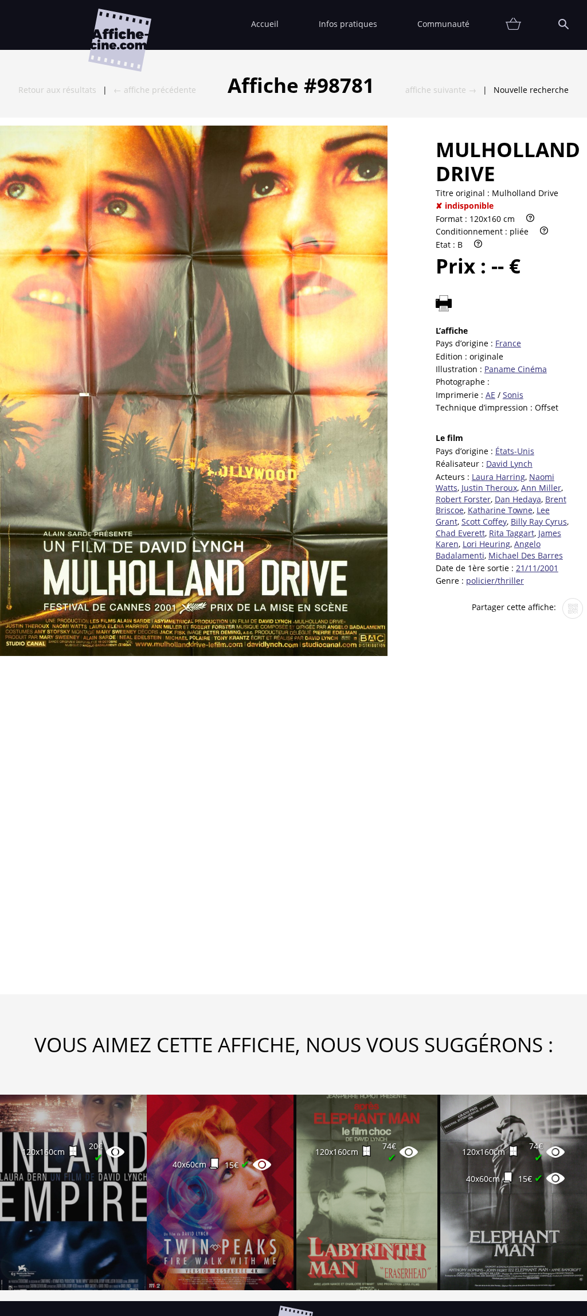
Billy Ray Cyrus (539, 521)
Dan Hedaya (518, 499)
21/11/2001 (537, 568)
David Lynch (509, 463)
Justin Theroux (489, 487)
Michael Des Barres (525, 555)
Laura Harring (498, 476)
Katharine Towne (500, 510)
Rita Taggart (511, 533)
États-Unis (514, 451)
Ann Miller (541, 487)
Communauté (443, 23)
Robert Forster (463, 499)
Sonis (513, 394)
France (508, 343)
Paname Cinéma (515, 369)
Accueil (265, 23)
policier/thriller (495, 580)
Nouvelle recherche (531, 89)
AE (490, 394)
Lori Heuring (486, 543)
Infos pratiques (348, 23)
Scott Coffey (484, 521)
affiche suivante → (440, 89)
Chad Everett (460, 533)
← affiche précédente (155, 89)
